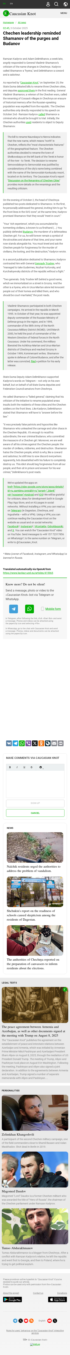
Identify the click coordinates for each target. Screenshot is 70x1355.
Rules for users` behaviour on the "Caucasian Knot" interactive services (35, 1331)
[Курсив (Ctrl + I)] (17, 767)
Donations (62, 1293)
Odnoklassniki (55, 526)
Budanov (28, 231)
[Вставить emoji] (40, 767)
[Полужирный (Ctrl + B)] (9, 767)
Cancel (35, 813)
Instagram (26, 526)
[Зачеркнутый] (31, 767)
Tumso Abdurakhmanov (17, 1248)
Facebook (13, 526)
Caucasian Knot (29, 82)
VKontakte (40, 526)
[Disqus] (35, 694)
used (28, 122)
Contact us (38, 1293)
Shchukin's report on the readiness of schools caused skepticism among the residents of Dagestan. (31, 915)
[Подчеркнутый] (24, 767)
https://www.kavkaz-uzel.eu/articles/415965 (28, 572)
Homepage (8, 22)
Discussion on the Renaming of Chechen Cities (33, 180)
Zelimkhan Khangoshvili (18, 1134)
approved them (26, 90)
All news (22, 22)
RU (4, 4)
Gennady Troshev (44, 263)
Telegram (16, 510)
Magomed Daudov (14, 1191)
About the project (11, 1293)
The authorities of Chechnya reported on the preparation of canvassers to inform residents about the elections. (33, 963)
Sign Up (35, 803)
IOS (41, 494)
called (41, 114)
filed (33, 361)
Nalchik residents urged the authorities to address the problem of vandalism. (33, 868)
